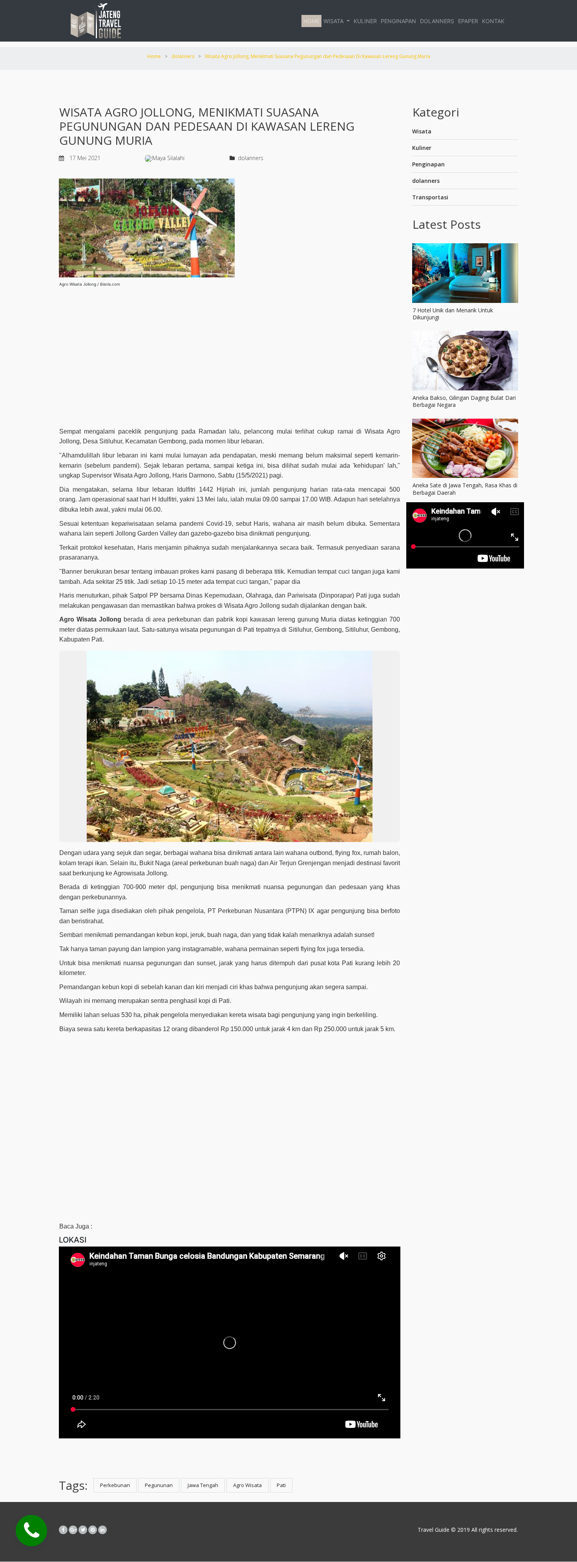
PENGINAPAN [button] (398, 21)
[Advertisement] (229, 354)
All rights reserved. (494, 1529)
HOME (311, 21)
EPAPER (468, 21)
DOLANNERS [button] (437, 21)
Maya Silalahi (168, 158)
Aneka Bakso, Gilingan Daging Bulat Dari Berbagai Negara (464, 401)
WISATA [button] (334, 21)
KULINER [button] (365, 21)
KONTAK (493, 21)
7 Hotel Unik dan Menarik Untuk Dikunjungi (453, 313)
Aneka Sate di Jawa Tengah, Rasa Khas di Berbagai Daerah (465, 488)
